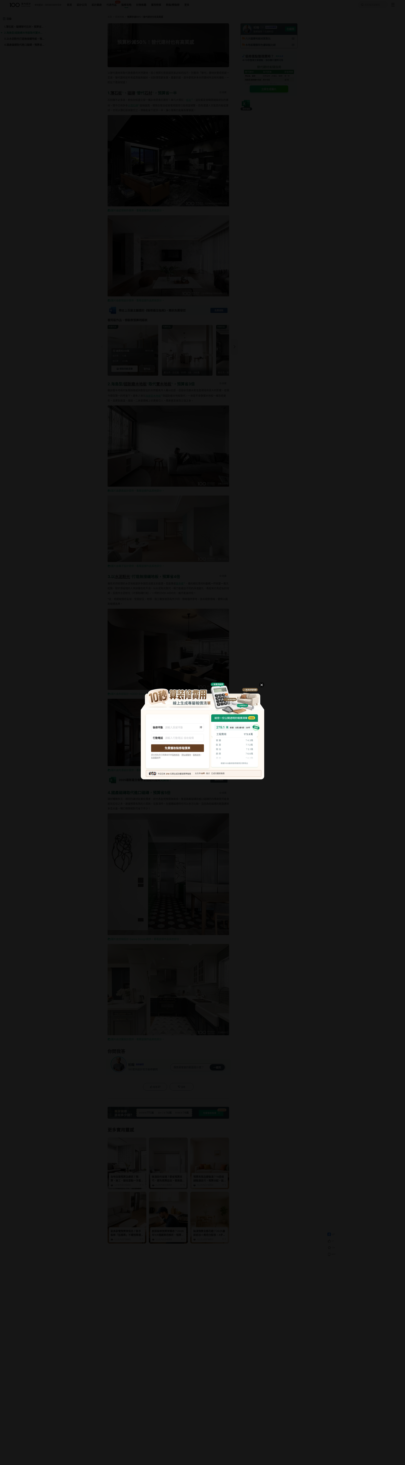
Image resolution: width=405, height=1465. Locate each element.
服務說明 (196, 755)
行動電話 (158, 737)
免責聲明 (155, 758)
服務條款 (176, 755)
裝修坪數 (158, 727)
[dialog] (202, 732)
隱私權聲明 (186, 755)
